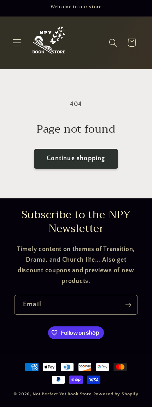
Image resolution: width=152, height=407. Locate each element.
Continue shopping (76, 158)
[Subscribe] (128, 305)
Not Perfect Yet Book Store (62, 393)
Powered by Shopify (116, 393)
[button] (17, 42)
